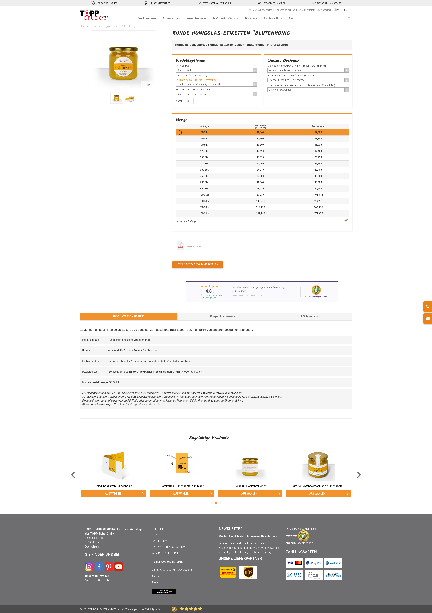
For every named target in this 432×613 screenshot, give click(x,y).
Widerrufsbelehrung (166, 553)
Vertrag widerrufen (168, 561)
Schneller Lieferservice (329, 3)
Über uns (158, 529)
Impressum (159, 541)
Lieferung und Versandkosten (173, 569)
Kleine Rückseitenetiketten (250, 486)
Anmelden (326, 10)
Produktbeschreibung (129, 316)
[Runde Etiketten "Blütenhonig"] (116, 98)
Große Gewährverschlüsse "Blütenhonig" (318, 486)
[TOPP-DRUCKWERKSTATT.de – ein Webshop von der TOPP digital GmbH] (94, 15)
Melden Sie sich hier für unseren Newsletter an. (249, 536)
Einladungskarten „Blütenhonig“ (113, 486)
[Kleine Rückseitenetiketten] (250, 465)
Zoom (147, 84)
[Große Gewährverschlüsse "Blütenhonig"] (318, 465)
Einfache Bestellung (159, 3)
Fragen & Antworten (222, 316)
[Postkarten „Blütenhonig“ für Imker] (182, 465)
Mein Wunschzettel (262, 10)
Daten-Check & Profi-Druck (216, 3)
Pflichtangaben (310, 316)
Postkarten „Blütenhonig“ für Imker (182, 486)
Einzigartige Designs (106, 3)
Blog (155, 581)
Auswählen (113, 493)
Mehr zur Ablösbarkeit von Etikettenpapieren (198, 80)
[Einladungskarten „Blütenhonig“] (113, 465)
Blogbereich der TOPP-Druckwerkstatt (295, 10)
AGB (154, 535)
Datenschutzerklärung (168, 547)
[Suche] (349, 18)
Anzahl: (180, 100)
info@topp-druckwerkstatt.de (143, 404)
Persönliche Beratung (273, 3)
